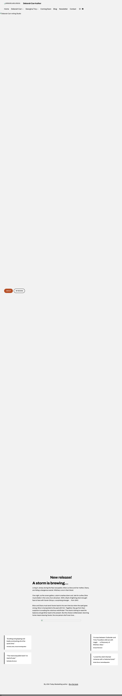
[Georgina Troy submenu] (37, 8)
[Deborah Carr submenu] (22, 8)
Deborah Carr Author (32, 3)
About (8, 291)
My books (19, 291)
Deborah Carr (16, 9)
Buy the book (73, 684)
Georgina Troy (31, 9)
